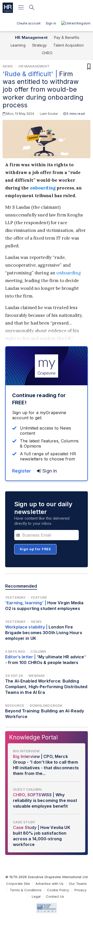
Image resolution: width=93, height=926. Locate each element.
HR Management (31, 37)
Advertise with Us (49, 883)
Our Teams (78, 883)
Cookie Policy (58, 890)
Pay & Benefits (66, 37)
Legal (36, 896)
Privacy (80, 890)
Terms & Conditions (26, 890)
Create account (29, 23)
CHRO (47, 53)
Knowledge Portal (33, 737)
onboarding (43, 188)
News (8, 66)
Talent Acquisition (68, 45)
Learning (18, 45)
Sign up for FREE (35, 549)
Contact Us (55, 896)
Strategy (39, 45)
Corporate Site (18, 883)
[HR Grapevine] (8, 7)
